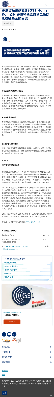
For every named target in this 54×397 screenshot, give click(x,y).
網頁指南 (5, 371)
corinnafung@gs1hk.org (17, 246)
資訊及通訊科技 (10, 270)
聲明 (3, 375)
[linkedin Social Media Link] (14, 334)
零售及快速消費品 (11, 266)
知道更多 (12, 322)
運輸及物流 (8, 277)
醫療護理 (7, 273)
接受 (4, 393)
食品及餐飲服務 (10, 263)
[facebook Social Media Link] (4, 334)
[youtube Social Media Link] (9, 334)
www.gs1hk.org (32, 222)
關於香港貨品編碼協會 (12, 312)
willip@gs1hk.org (10, 249)
